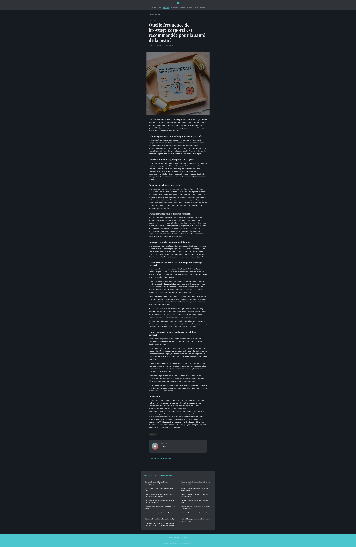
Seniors (202, 7)
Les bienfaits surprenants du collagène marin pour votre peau (195, 520)
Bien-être (166, 7)
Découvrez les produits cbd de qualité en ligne (160, 519)
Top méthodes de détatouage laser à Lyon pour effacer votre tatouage (196, 483)
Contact (184, 537)
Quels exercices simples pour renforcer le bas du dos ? (160, 507)
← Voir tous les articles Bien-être (160, 458)
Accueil (153, 7)
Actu (159, 7)
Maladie (182, 7)
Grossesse (174, 7)
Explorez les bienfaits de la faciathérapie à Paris (194, 501)
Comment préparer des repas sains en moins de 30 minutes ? (195, 507)
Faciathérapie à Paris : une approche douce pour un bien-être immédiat (159, 495)
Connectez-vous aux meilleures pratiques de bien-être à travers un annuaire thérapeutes (159, 524)
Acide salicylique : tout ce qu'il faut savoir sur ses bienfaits (195, 514)
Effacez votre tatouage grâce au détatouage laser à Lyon (159, 514)
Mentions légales (174, 537)
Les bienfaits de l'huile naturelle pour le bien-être (160, 489)
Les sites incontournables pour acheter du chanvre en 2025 (194, 489)
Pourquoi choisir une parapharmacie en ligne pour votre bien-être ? (159, 501)
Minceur (189, 7)
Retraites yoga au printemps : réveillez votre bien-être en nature (195, 495)
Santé (196, 7)
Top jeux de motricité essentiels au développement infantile (156, 483)
